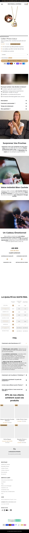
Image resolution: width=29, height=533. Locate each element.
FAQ (2, 483)
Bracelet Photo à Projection (21, 440)
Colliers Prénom (5, 470)
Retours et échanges (6, 485)
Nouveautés (4, 472)
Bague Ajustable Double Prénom (7, 420)
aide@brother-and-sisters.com (8, 502)
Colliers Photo (4, 468)
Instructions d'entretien (7, 480)
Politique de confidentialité (7, 491)
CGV (2, 493)
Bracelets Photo (5, 466)
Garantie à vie (4, 487)
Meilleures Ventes (5, 464)
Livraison (3, 481)
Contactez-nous (5, 489)
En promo (3, 474)
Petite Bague (7, 439)
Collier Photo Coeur (21, 419)
